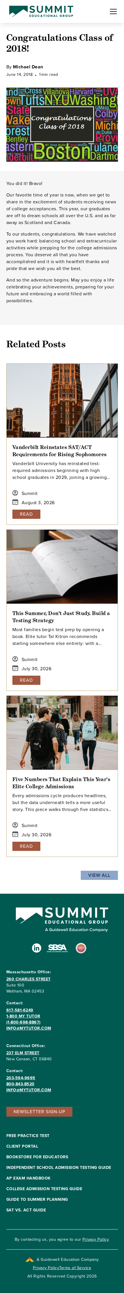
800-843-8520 (20, 1084)
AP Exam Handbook (28, 1178)
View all (99, 875)
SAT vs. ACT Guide (26, 1210)
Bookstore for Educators (37, 1157)
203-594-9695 (20, 1078)
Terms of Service (75, 1268)
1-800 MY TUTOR (23, 1016)
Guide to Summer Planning (37, 1199)
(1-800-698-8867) (23, 1022)
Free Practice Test (28, 1136)
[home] (39, 11)
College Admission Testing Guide (44, 1189)
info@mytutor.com (28, 1028)
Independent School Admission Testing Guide (58, 1168)
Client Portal (22, 1146)
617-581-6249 (19, 1010)
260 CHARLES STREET (28, 979)
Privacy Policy (95, 1239)
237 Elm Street (23, 1053)
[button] (112, 11)
